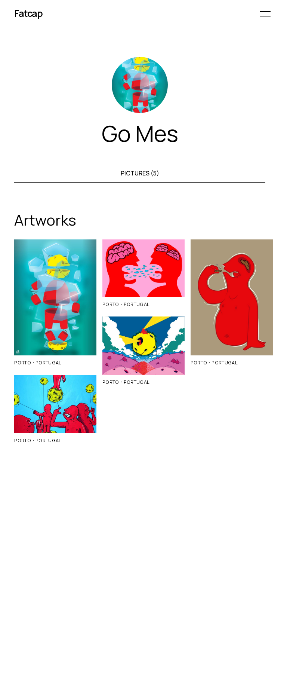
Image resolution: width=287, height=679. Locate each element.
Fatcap (28, 13)
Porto (22, 363)
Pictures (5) (140, 173)
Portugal (49, 363)
